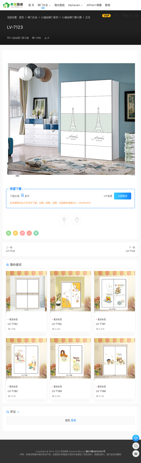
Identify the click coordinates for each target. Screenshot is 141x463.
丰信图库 (13, 5)
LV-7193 (13, 324)
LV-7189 (57, 391)
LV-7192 (57, 324)
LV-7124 (130, 250)
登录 (73, 420)
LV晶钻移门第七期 (19, 37)
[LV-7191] (114, 292)
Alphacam (74, 5)
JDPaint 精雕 (94, 5)
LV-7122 (10, 250)
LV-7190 (13, 391)
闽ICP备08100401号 (95, 451)
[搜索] (116, 15)
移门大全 (43, 5)
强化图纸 (59, 5)
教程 (107, 5)
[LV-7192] (70, 292)
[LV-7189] (70, 359)
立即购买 (122, 195)
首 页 (31, 5)
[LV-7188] (114, 359)
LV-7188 (101, 391)
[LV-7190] (26, 359)
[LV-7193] (26, 292)
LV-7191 (100, 324)
